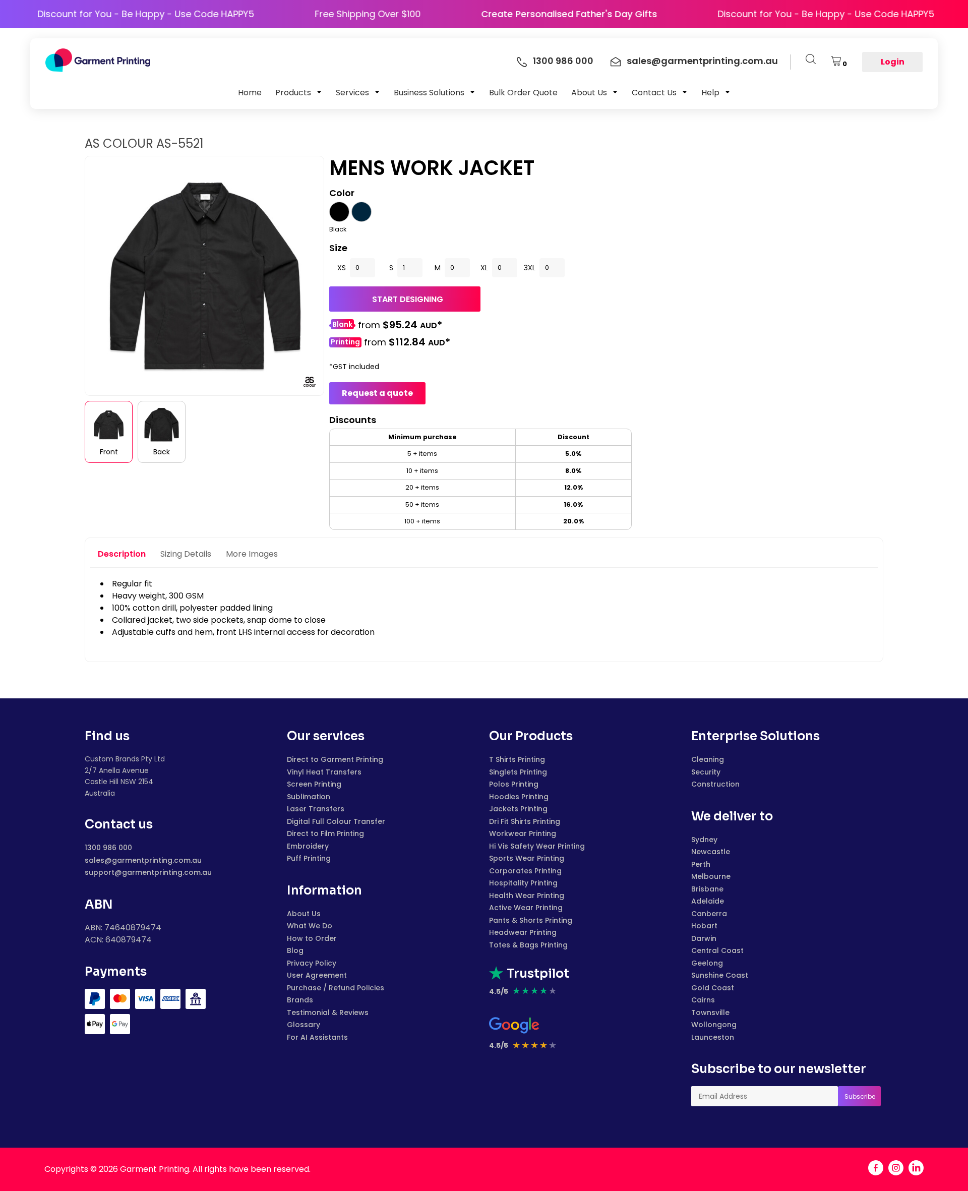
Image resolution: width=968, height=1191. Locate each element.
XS (341, 268)
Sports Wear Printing (526, 858)
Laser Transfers (315, 809)
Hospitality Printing (523, 883)
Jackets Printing (518, 809)
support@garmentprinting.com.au (148, 872)
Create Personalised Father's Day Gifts (596, 14)
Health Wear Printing (526, 895)
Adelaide (707, 901)
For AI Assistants (317, 1037)
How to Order (312, 938)
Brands (300, 1000)
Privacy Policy (311, 963)
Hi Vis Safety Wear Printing (537, 846)
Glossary (303, 1025)
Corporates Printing (525, 871)
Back (161, 452)
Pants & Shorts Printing (530, 920)
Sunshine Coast (719, 975)
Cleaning (707, 759)
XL (484, 268)
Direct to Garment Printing (335, 759)
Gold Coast (712, 988)
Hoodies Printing (519, 797)
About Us (304, 914)
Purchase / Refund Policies (335, 988)
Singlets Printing (518, 772)
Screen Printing (314, 784)
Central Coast (717, 950)
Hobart (704, 926)
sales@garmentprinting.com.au (143, 860)
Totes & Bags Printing (528, 945)
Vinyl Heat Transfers (324, 772)
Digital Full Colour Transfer (336, 821)
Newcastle (710, 852)
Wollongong (714, 1025)
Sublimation (308, 797)
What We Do (309, 926)
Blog (295, 950)
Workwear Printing (522, 833)
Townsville (710, 1012)
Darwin (703, 938)
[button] (298, 92)
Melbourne (711, 876)
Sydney (704, 840)
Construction (715, 784)
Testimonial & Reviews (328, 1012)
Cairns (703, 1000)
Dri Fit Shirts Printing (524, 821)
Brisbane (707, 889)
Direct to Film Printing (325, 833)
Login (892, 62)
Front (109, 452)
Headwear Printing (523, 932)
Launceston (712, 1037)
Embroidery (308, 846)
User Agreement (317, 975)
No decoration (342, 325)
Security (705, 772)
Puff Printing (309, 858)
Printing (345, 342)
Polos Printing (513, 784)
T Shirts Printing (517, 759)
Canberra (709, 914)
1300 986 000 (108, 848)
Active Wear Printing (526, 908)
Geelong (707, 963)
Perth (700, 864)
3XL (529, 268)
